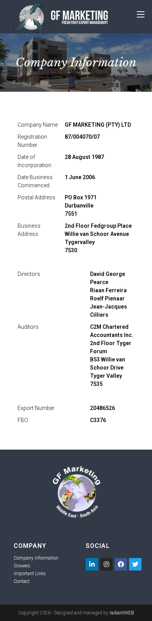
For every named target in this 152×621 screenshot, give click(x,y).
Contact (22, 581)
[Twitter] (135, 564)
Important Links (30, 573)
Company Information (36, 558)
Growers (22, 566)
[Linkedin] (92, 564)
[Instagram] (106, 564)
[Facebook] (121, 564)
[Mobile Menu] (141, 14)
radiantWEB (122, 613)
